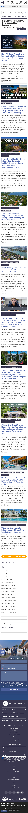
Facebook (6, 792)
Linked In (22, 792)
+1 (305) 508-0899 (14, 787)
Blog (6, 6)
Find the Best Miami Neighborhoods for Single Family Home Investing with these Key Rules (13, 216)
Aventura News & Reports (7, 576)
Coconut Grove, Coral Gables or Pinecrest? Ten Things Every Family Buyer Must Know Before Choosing (13, 109)
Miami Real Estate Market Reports (9, 574)
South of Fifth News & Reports (8, 612)
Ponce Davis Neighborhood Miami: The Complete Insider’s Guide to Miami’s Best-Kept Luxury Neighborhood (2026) (12, 163)
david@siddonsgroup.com (14, 779)
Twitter (10, 792)
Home (2, 6)
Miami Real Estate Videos (14, 734)
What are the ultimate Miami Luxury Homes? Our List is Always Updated (12, 530)
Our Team (14, 730)
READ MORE (21, 29)
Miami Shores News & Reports (8, 606)
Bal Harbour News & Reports (8, 579)
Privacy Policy (23, 685)
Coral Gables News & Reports (8, 585)
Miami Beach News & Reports (8, 603)
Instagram (18, 792)
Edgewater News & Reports (7, 594)
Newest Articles (14, 728)
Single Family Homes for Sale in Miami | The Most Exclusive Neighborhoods (13, 270)
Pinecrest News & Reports (7, 621)
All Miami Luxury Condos (14, 740)
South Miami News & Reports (8, 609)
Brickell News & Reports (7, 582)
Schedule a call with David (14, 556)
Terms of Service (6, 686)
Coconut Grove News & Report (8, 588)
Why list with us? (14, 732)
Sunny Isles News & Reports (8, 618)
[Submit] (24, 755)
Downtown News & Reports (8, 591)
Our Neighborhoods (14, 736)
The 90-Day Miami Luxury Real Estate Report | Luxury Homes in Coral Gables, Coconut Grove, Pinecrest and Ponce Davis (13, 322)
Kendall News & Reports (7, 624)
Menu (25, 3)
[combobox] (3, 669)
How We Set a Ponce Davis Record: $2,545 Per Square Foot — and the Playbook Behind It (12, 57)
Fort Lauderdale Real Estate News (9, 631)
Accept (4, 810)
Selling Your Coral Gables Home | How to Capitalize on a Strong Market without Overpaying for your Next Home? (13, 429)
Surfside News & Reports (7, 615)
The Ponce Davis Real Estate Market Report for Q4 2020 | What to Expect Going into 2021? (13, 481)
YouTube (14, 792)
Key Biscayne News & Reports (8, 600)
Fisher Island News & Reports (8, 597)
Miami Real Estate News (7, 571)
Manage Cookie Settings (14, 810)
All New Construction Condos (14, 738)
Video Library (2, 652)
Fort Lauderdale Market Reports (8, 634)
